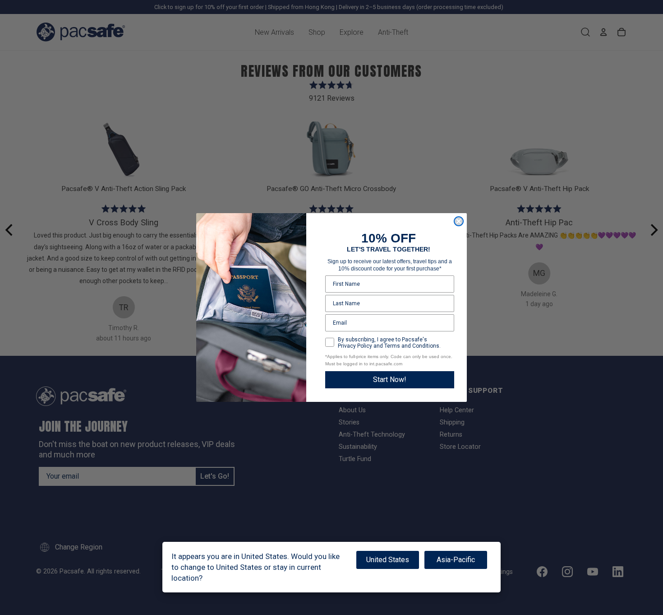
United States (387, 559)
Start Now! (389, 379)
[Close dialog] (458, 221)
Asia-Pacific (456, 559)
